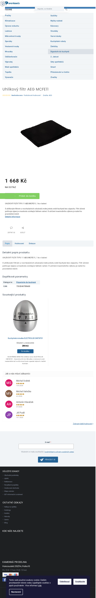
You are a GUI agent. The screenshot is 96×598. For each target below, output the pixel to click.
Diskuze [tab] (32, 243)
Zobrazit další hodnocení (82, 424)
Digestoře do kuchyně (59, 51)
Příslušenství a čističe (59, 72)
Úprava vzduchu (12, 26)
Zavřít (18, 226)
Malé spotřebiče (12, 67)
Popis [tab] (7, 243)
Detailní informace (12, 217)
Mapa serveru (9, 491)
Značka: (47, 95)
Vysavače (9, 77)
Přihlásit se (50, 459)
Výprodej (8, 62)
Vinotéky (54, 31)
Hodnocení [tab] (19, 243)
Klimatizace (10, 21)
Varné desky (55, 36)
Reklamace (8, 482)
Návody (7, 516)
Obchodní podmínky (11, 475)
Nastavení (16, 592)
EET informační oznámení (13, 494)
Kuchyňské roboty (58, 41)
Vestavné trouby (12, 46)
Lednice (8, 31)
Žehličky (54, 46)
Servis (6, 520)
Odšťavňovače (11, 57)
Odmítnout (65, 581)
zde (40, 585)
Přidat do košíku (27, 196)
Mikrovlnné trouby (13, 36)
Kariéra (6, 513)
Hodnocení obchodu (11, 488)
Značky (53, 77)
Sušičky (53, 16)
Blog (6, 523)
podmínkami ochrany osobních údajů (59, 452)
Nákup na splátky (10, 507)
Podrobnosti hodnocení (32, 95)
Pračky (8, 15)
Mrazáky (8, 51)
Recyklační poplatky (11, 485)
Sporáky (8, 41)
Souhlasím (80, 581)
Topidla (8, 72)
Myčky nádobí (56, 21)
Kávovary (54, 26)
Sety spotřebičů (57, 62)
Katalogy (7, 510)
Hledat (67, 9)
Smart (53, 67)
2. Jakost (54, 57)
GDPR (6, 478)
